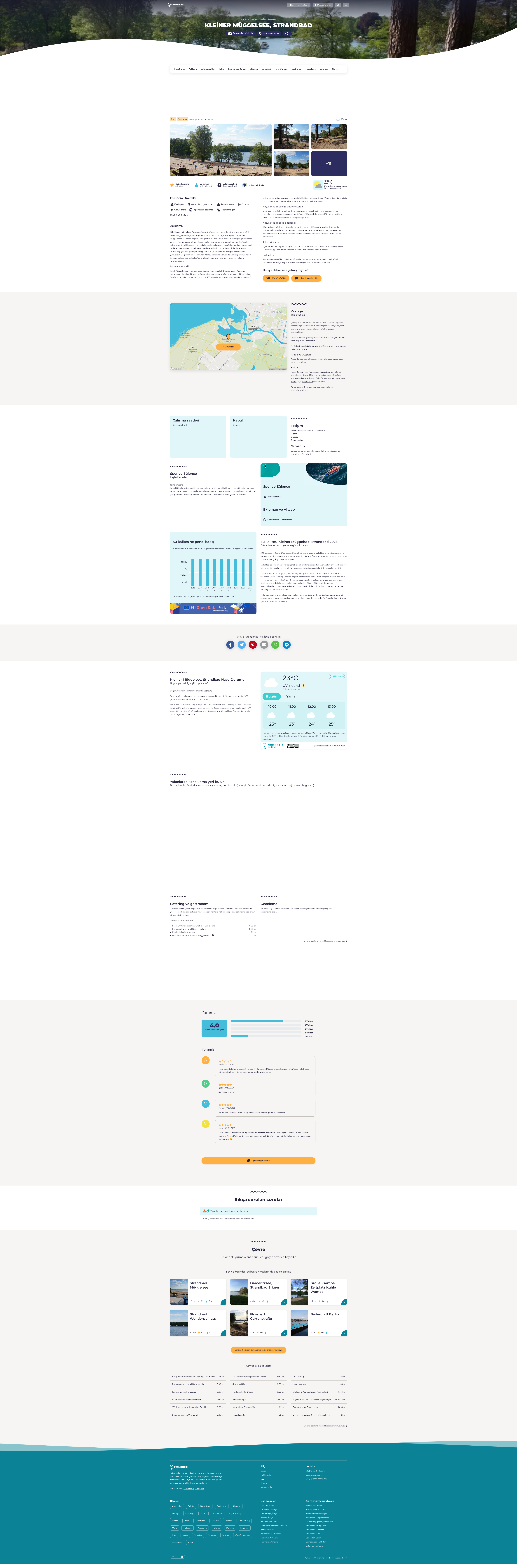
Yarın (290, 696)
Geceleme (311, 69)
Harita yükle (228, 347)
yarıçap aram (307, 382)
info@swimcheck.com (315, 1471)
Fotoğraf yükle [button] (279, 278)
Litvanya (228, 1521)
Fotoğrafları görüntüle (243, 33)
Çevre (335, 69)
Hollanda (188, 1528)
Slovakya (198, 1535)
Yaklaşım (193, 69)
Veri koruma (319, 1558)
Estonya (175, 1514)
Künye (307, 1558)
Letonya (215, 1521)
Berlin (254, 19)
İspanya (225, 1535)
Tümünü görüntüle (178, 215)
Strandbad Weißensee (316, 1534)
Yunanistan (217, 1514)
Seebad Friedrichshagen (316, 1514)
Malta (174, 1528)
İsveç (174, 1535)
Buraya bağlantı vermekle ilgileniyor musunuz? (324, 941)
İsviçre (185, 1535)
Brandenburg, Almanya (271, 1534)
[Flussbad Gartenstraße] (239, 1313)
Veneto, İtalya (267, 1518)
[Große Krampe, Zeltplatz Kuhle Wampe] (299, 1282)
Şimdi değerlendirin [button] (309, 278)
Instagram (199, 1489)
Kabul (221, 69)
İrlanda (175, 1521)
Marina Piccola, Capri (315, 1510)
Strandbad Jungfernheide (317, 1518)
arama (293, 382)
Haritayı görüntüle (270, 33)
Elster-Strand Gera (314, 1546)
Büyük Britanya (235, 1514)
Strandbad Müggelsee (316, 1526)
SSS (262, 1479)
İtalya (186, 1521)
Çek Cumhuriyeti (242, 1535)
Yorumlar (324, 69)
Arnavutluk (177, 1506)
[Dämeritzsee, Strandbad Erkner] (239, 1282)
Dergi (263, 1471)
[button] (298, 5)
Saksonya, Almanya (269, 1538)
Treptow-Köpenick (267, 19)
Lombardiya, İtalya (269, 1514)
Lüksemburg (244, 1521)
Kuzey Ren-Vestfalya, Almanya (274, 1526)
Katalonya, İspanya (269, 1510)
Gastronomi (297, 69)
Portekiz (230, 1528)
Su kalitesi (266, 69)
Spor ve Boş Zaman (237, 69)
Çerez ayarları (267, 1487)
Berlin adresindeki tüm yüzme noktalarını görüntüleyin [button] (258, 1350)
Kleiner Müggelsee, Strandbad (319, 1522)
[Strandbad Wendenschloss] (179, 1313)
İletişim (264, 1483)
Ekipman (254, 69)
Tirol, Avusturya (267, 1506)
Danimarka (221, 1506)
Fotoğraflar (179, 69)
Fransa (203, 1514)
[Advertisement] (251, 95)
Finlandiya (189, 1514)
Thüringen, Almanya (269, 1542)
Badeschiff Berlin (313, 1538)
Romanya (244, 1528)
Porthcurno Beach (314, 1506)
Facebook (188, 1489)
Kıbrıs (190, 1543)
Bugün (271, 696)
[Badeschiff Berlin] (299, 1313)
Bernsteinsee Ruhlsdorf (316, 1542)
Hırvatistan (200, 1521)
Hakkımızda (266, 1475)
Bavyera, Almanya (269, 1522)
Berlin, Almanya (268, 1530)
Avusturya (202, 1528)
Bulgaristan (205, 1506)
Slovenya (212, 1535)
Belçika (191, 1506)
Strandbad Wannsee (315, 1530)
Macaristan (177, 1543)
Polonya (216, 1528)
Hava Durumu (281, 69)
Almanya (245, 19)
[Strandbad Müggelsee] (179, 1282)
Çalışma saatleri (208, 69)
